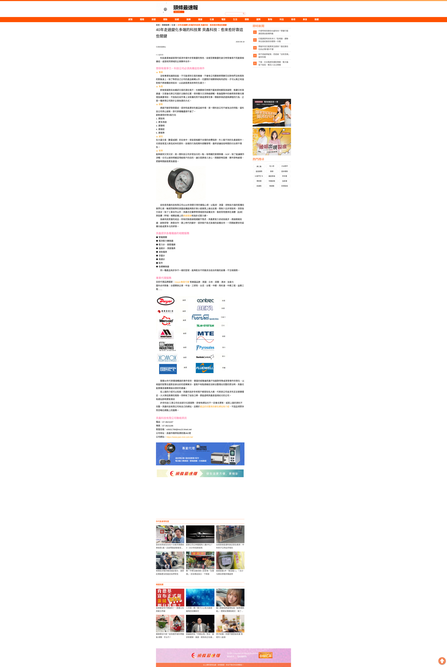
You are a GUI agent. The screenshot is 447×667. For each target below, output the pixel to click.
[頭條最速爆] (178, 8)
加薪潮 (284, 181)
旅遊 (154, 19)
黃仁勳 (259, 166)
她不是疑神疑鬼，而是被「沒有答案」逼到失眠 (273, 55)
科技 (282, 19)
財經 (177, 19)
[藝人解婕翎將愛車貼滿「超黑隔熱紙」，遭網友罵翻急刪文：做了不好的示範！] (230, 597)
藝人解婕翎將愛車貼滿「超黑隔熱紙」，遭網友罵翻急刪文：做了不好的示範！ (230, 611)
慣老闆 (259, 181)
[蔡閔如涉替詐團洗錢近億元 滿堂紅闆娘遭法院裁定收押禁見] (170, 560)
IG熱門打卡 (259, 176)
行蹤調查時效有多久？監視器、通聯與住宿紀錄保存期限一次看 (273, 40)
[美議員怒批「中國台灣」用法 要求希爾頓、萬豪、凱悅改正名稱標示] (200, 624)
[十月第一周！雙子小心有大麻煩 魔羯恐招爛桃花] (200, 597)
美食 (305, 19)
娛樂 (188, 19)
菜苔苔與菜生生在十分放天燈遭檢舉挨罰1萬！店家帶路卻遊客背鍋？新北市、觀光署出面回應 (170, 548)
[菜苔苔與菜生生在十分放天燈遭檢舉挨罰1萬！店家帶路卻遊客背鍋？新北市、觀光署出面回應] (170, 534)
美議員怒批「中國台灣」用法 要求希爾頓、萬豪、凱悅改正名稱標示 (200, 637)
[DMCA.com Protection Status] (266, 655)
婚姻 (142, 19)
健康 (200, 19)
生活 (235, 19)
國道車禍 (272, 176)
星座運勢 (259, 171)
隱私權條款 (242, 657)
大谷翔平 (284, 166)
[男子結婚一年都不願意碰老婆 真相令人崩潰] (230, 624)
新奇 (293, 19)
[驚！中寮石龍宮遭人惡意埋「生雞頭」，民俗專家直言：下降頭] (200, 560)
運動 (165, 19)
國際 (258, 19)
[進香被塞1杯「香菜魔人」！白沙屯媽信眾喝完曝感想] (230, 560)
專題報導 (165, 25)
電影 (223, 19)
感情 (130, 19)
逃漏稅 (259, 186)
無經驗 (271, 186)
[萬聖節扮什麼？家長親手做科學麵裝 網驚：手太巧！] (170, 624)
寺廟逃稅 (272, 181)
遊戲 (317, 19)
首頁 (158, 25)
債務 (247, 19)
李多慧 (284, 176)
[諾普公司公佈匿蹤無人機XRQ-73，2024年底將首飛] (200, 534)
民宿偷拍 (284, 186)
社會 (212, 19)
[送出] (244, 14)
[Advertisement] (200, 500)
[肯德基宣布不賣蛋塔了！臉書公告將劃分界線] (170, 597)
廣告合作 (230, 657)
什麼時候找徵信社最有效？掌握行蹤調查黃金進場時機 (273, 32)
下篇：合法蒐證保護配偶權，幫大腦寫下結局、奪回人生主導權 (273, 63)
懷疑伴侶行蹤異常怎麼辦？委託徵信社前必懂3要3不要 (273, 47)
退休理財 (284, 171)
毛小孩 (271, 166)
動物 (270, 19)
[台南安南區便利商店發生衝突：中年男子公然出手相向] (230, 534)
